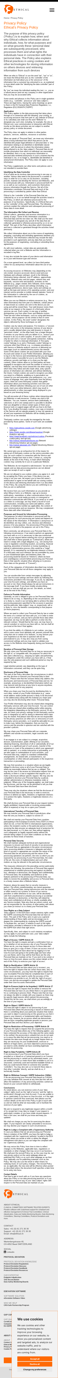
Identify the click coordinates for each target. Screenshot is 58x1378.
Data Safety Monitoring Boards (16, 1282)
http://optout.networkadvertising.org (23, 441)
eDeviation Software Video (14, 1298)
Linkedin (10, 1252)
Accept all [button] (35, 1359)
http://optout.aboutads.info (20, 445)
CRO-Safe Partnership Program (16, 1305)
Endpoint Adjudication (12, 1277)
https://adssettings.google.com (22, 428)
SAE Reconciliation (11, 1280)
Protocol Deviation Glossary (15, 1266)
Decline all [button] (35, 1364)
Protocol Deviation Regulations (16, 1264)
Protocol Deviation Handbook (15, 1268)
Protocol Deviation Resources (16, 1270)
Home (6, 18)
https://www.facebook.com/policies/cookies (27, 436)
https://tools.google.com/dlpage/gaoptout (26, 432)
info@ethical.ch (17, 1234)
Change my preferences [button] (34, 1369)
